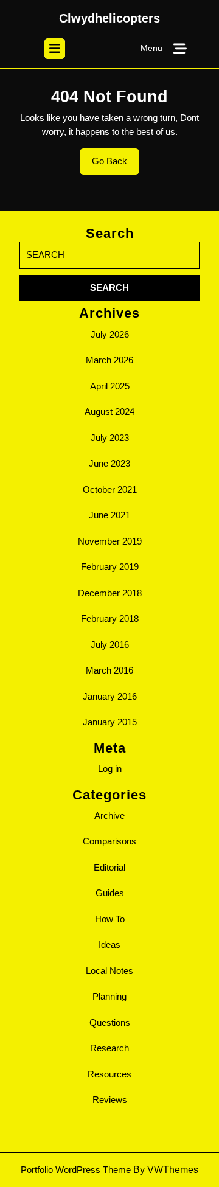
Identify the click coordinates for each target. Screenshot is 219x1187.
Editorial (109, 867)
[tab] (54, 48)
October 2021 (110, 489)
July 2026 (110, 334)
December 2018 (110, 593)
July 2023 (110, 438)
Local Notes (109, 971)
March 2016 (109, 670)
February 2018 (110, 618)
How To (110, 919)
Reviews (109, 1100)
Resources (109, 1074)
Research (109, 1048)
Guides (110, 893)
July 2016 (110, 644)
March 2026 (109, 360)
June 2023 (109, 463)
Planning (109, 996)
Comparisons (109, 841)
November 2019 (110, 541)
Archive (109, 815)
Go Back (115, 165)
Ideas (109, 944)
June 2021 (109, 515)
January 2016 (110, 696)
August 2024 (109, 411)
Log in (110, 769)
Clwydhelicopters (109, 18)
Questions (109, 1022)
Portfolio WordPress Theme (76, 1169)
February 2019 (110, 567)
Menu (151, 48)
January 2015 (110, 722)
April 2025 (110, 386)
